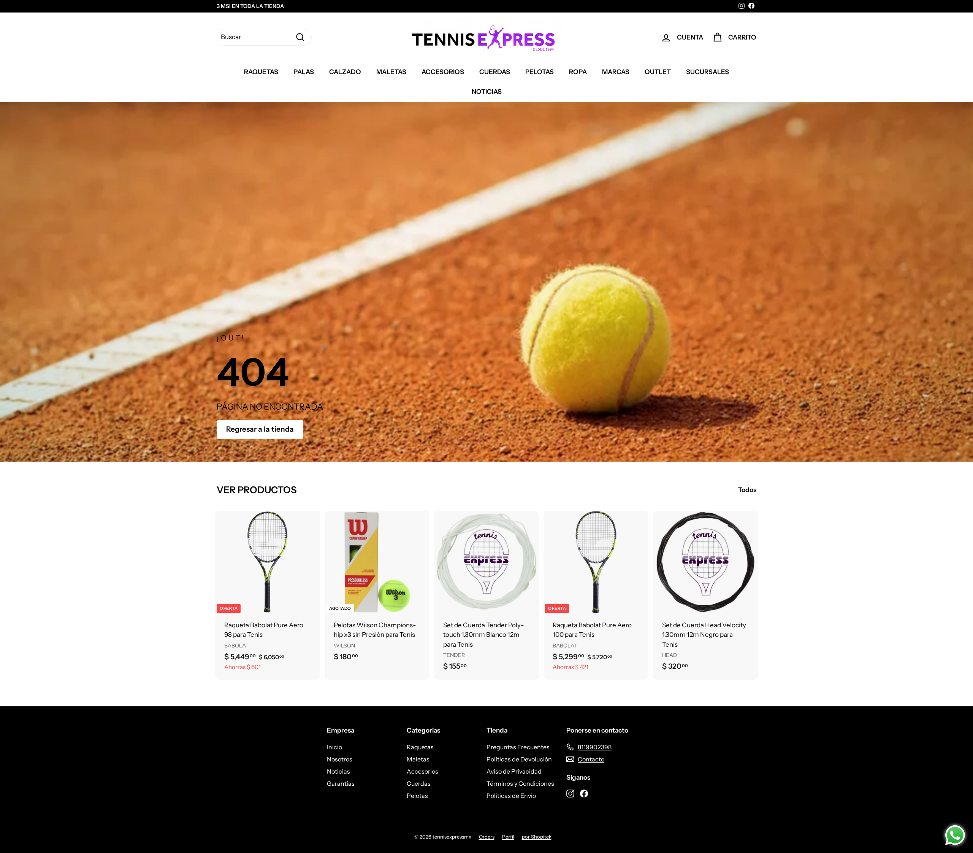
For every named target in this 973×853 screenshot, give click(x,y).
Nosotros (339, 759)
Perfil (508, 837)
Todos (747, 490)
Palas (303, 72)
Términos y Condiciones (520, 783)
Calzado (345, 72)
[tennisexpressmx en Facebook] (584, 793)
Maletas (391, 72)
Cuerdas (494, 72)
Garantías (341, 783)
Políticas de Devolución (519, 759)
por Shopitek (536, 837)
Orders (486, 837)
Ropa (578, 72)
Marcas (615, 72)
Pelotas (539, 72)
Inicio (334, 747)
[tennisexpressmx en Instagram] (570, 793)
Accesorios (443, 72)
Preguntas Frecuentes (518, 747)
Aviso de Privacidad (514, 771)
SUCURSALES (707, 72)
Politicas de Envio (511, 795)
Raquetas (261, 72)
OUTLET (658, 72)
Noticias (487, 91)
